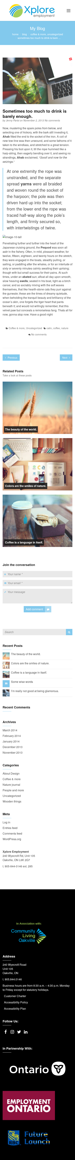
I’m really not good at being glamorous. (35, 691)
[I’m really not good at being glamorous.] (6, 692)
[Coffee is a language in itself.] (6, 674)
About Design (11, 773)
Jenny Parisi (13, 120)
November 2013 (12, 752)
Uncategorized (55, 34)
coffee (56, 328)
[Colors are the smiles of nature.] (6, 665)
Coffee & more (38, 34)
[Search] (69, 632)
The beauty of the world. (21, 429)
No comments (52, 120)
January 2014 (11, 741)
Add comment (34, 609)
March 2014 (10, 730)
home (15, 34)
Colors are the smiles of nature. (25, 486)
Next (65, 357)
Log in (6, 822)
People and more (13, 790)
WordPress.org (12, 839)
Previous (12, 357)
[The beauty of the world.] (6, 656)
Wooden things (12, 801)
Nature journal (11, 785)
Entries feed (10, 828)
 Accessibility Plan (14, 1009)
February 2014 (12, 736)
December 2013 (12, 747)
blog (24, 34)
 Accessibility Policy (15, 1002)
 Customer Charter (14, 996)
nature (64, 328)
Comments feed (12, 833)
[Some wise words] (6, 683)
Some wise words (22, 682)
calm (49, 328)
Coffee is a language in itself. (24, 542)
